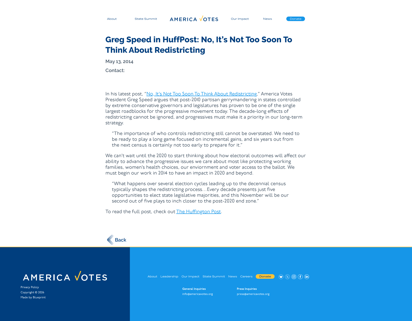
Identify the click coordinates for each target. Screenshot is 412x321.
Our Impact (240, 19)
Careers (246, 276)
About (112, 19)
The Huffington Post (198, 211)
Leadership (169, 276)
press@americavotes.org (253, 294)
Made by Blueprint (33, 297)
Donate (295, 19)
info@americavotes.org (197, 294)
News (267, 19)
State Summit (146, 19)
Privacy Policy (30, 287)
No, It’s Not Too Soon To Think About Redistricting (201, 94)
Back (120, 240)
